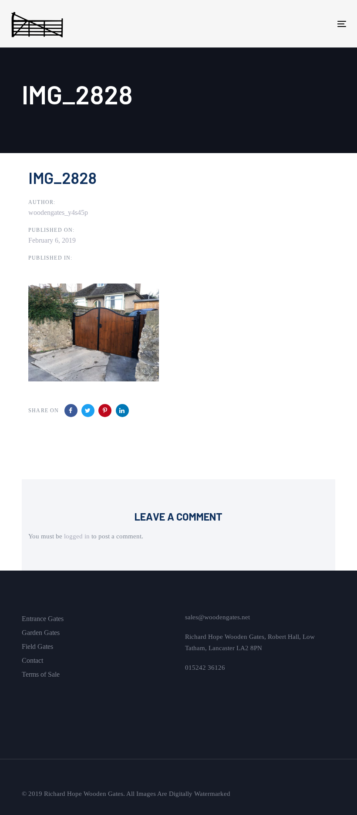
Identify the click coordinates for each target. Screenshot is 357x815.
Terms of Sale (41, 674)
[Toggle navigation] (290, 23)
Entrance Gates (43, 618)
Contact (32, 660)
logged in (77, 536)
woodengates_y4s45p (58, 212)
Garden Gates (41, 632)
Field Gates (37, 646)
